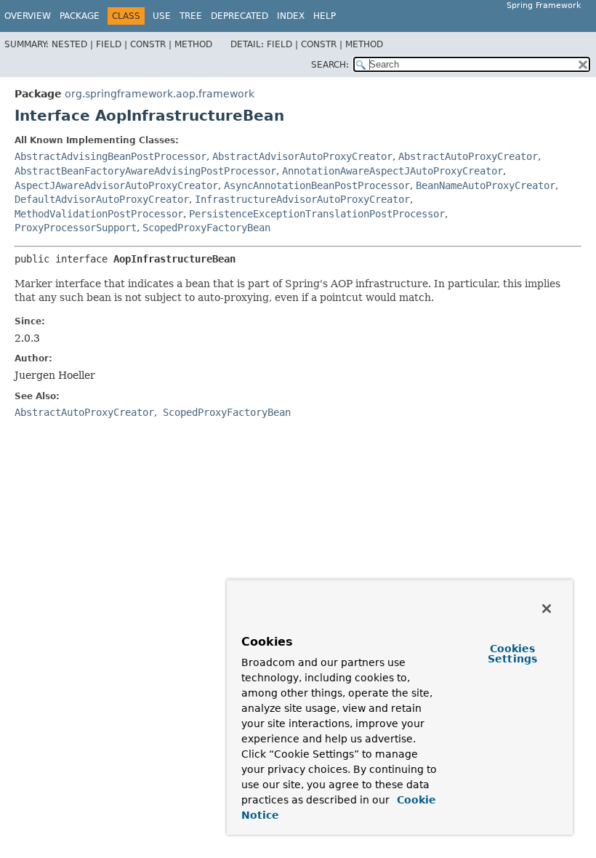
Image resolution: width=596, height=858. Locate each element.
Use (162, 16)
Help (324, 16)
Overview (27, 16)
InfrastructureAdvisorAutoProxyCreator (302, 199)
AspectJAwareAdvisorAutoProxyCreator (116, 185)
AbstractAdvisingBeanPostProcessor (110, 156)
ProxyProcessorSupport (76, 227)
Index (291, 16)
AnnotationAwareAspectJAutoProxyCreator (392, 171)
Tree (191, 16)
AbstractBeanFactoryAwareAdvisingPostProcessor (145, 171)
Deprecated (239, 16)
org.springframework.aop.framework (159, 94)
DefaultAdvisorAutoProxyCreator (102, 199)
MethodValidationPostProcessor (99, 214)
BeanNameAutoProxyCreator (485, 185)
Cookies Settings (512, 654)
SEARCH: (330, 65)
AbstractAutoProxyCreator (468, 156)
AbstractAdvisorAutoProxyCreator (302, 156)
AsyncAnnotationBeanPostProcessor (317, 185)
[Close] (547, 609)
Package (80, 16)
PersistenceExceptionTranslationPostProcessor (317, 214)
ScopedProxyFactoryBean (206, 227)
